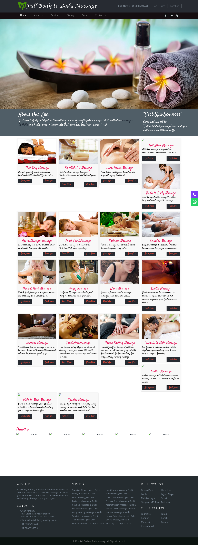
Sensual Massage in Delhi (118, 512)
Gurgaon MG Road (150, 502)
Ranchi (164, 518)
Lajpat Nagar (167, 494)
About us (38, 15)
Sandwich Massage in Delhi (85, 516)
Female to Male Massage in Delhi (88, 523)
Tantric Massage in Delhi (83, 519)
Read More (25, 181)
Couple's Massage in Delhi (84, 504)
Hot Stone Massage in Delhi (85, 508)
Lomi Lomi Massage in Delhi (119, 490)
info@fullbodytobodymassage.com (38, 520)
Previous (26, 64)
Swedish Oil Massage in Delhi (86, 490)
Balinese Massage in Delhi (84, 501)
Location (174, 6)
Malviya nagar (148, 498)
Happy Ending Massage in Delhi (120, 516)
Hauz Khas (166, 490)
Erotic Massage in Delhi (83, 497)
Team (84, 15)
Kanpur (145, 518)
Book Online (159, 6)
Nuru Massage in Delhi (116, 493)
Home (23, 15)
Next (172, 64)
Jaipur (164, 513)
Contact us (100, 15)
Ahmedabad (147, 526)
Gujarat (165, 522)
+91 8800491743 (29, 524)
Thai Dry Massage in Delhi (118, 523)
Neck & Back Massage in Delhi (120, 501)
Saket (164, 498)
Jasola (144, 494)
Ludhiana (146, 513)
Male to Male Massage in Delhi (120, 508)
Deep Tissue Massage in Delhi (120, 497)
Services (55, 15)
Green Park (147, 490)
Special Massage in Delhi (117, 519)
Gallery (70, 15)
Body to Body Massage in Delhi (87, 512)
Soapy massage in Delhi (83, 493)
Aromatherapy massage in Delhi (121, 504)
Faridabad (166, 502)
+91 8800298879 (29, 528)
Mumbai (145, 522)
